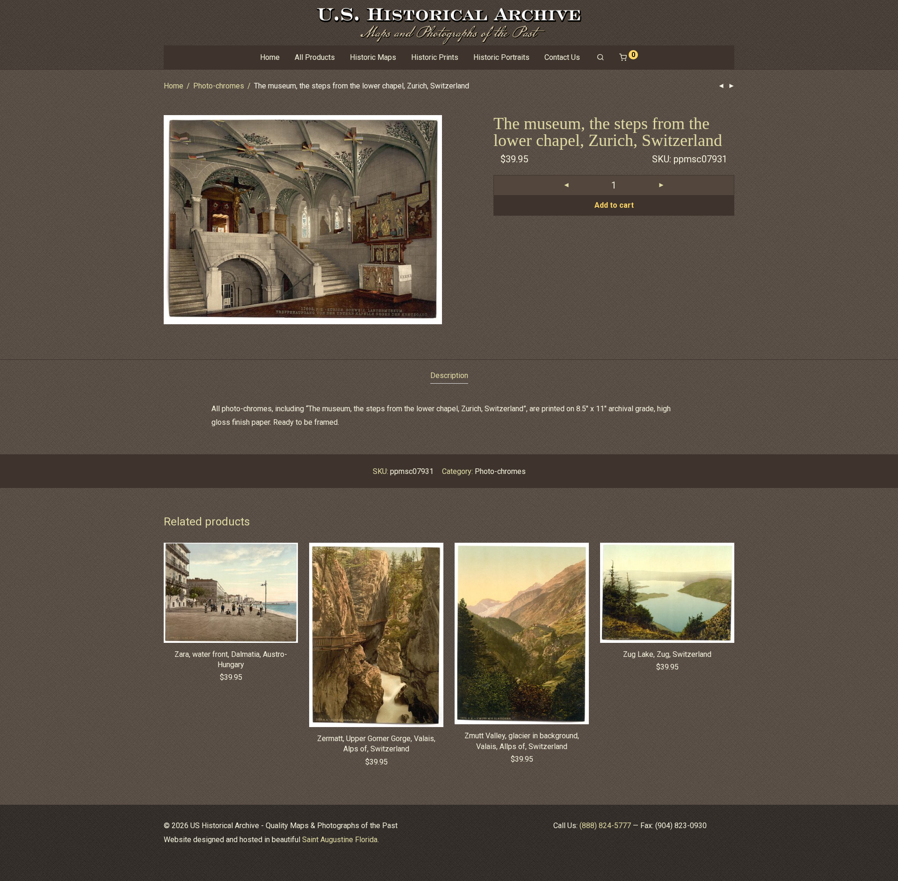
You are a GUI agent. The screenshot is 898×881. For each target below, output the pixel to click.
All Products (315, 57)
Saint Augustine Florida (339, 839)
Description (449, 375)
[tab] (449, 376)
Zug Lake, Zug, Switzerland (667, 654)
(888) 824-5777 (605, 825)
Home (270, 57)
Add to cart (614, 205)
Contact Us (562, 57)
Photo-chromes (218, 85)
